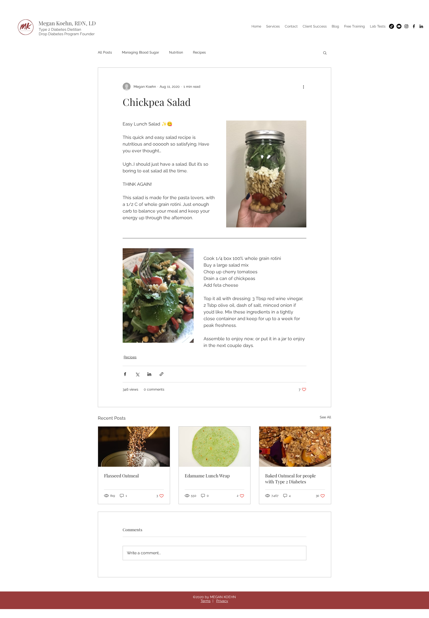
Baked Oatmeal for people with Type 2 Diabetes (290, 479)
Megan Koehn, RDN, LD (67, 23)
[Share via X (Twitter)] (137, 374)
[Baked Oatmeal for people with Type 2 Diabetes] (295, 447)
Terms (206, 601)
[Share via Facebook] (125, 374)
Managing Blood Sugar (140, 52)
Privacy (222, 601)
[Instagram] (406, 26)
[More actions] (303, 87)
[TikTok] (391, 26)
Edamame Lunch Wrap (207, 476)
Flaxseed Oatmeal (121, 476)
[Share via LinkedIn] (149, 374)
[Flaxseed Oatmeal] (134, 447)
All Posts (105, 52)
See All (325, 417)
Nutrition (176, 52)
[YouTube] (398, 26)
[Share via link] (161, 374)
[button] (324, 53)
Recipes (199, 52)
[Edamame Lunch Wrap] (214, 447)
